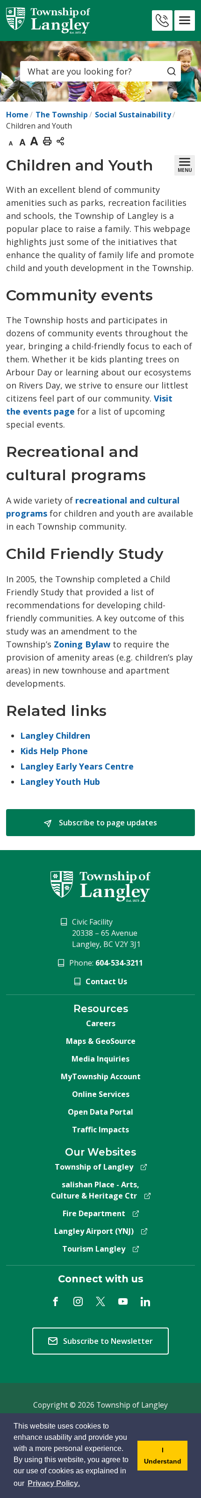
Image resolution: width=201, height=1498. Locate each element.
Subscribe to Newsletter (108, 1341)
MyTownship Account (101, 1076)
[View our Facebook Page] (55, 1301)
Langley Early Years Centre (77, 766)
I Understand (159, 1458)
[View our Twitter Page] (100, 1301)
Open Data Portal (100, 1112)
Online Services (100, 1094)
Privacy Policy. (54, 1484)
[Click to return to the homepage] (48, 20)
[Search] (171, 71)
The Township (62, 114)
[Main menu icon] (184, 20)
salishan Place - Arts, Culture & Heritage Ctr (95, 1190)
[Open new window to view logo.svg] (100, 886)
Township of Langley (94, 1167)
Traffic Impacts (100, 1129)
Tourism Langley (93, 1249)
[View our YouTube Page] (123, 1301)
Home (17, 114)
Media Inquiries (100, 1059)
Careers (100, 1023)
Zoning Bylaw (82, 644)
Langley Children (55, 735)
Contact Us (106, 981)
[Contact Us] (162, 20)
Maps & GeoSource (101, 1041)
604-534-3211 (119, 963)
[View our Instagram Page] (78, 1301)
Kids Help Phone (54, 750)
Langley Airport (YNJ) (94, 1231)
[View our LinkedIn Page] (145, 1301)
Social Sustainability (133, 114)
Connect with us (101, 1279)
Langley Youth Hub (60, 781)
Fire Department (94, 1213)
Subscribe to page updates (107, 822)
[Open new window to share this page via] (60, 140)
